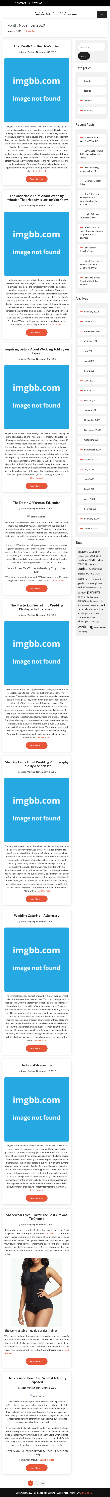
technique (94, 613)
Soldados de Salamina (55, 13)
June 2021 (89, 360)
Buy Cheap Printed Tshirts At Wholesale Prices (91, 154)
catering (82, 563)
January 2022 (90, 321)
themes (82, 617)
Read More (35, 179)
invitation (83, 587)
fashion (87, 90)
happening (90, 583)
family (89, 578)
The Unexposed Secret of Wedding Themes (90, 281)
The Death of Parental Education (36, 503)
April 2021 (89, 380)
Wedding (88, 110)
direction (82, 573)
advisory (83, 551)
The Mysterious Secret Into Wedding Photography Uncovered (36, 607)
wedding (85, 626)
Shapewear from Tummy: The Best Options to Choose (36, 1217)
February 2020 (91, 518)
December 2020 (92, 420)
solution (98, 609)
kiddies (92, 587)
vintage (96, 621)
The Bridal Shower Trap (36, 1065)
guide (81, 583)
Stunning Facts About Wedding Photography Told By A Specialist (36, 764)
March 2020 (90, 508)
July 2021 (89, 351)
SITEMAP (37, 3)
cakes (100, 560)
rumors (93, 605)
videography (85, 621)
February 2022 (91, 311)
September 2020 (92, 449)
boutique (83, 560)
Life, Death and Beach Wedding (37, 46)
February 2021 (91, 400)
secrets (81, 609)
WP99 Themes (87, 1492)
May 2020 (89, 489)
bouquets (95, 555)
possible (90, 601)
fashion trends (100, 579)
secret (101, 605)
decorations (95, 568)
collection (50, 1233)
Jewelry (88, 100)
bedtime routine (83, 556)
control (83, 568)
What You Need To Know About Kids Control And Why (91, 264)
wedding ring (82, 631)
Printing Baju (98, 601)
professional (83, 605)
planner (82, 600)
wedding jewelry (100, 627)
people (82, 596)
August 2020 (90, 459)
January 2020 (90, 528)
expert (81, 578)
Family (87, 80)
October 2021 (91, 341)
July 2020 (89, 469)
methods (98, 587)
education (93, 573)
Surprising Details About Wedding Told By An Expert (37, 351)
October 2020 (91, 439)
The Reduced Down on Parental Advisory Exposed (36, 1380)
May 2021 (89, 370)
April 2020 (89, 498)
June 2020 (89, 479)
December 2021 (92, 331)
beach (96, 551)
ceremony (93, 563)
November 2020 (92, 429)
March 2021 (90, 390)
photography (93, 596)
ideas (99, 583)
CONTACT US (22, 3)
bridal (92, 560)
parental (94, 592)
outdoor (82, 592)
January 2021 (90, 410)
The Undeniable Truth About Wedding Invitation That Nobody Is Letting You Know (37, 197)
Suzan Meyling (28, 52)
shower (89, 609)
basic (91, 552)
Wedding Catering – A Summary (36, 916)
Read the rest (39, 171)
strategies (84, 613)
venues (91, 617)
